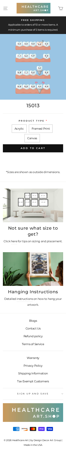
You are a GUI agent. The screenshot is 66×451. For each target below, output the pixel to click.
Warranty (33, 358)
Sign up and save (33, 393)
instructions (25, 298)
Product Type (32, 121)
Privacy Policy (33, 365)
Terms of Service (33, 344)
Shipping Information (33, 373)
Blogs (33, 320)
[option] (33, 25)
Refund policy (33, 336)
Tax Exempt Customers (33, 381)
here (14, 241)
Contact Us (33, 328)
